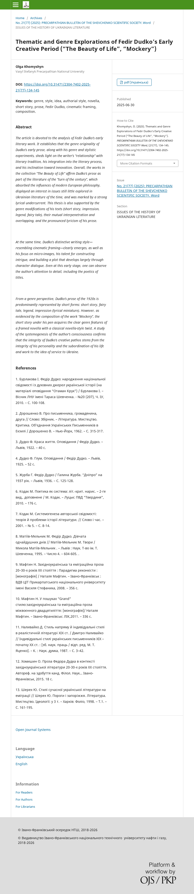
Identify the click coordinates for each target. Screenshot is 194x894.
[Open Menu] (15, 4)
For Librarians (25, 806)
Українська (25, 757)
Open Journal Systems (33, 729)
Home (20, 18)
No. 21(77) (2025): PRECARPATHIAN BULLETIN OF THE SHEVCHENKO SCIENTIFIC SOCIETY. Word (83, 23)
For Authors (24, 799)
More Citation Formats (136, 163)
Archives (36, 18)
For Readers (24, 792)
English (21, 764)
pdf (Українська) (135, 82)
